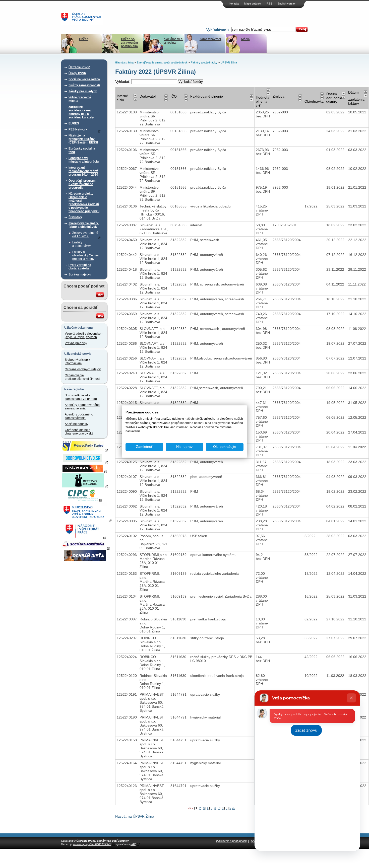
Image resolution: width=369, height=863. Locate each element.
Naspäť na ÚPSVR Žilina (134, 816)
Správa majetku (80, 274)
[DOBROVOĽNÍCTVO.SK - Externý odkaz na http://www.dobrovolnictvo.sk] (85, 462)
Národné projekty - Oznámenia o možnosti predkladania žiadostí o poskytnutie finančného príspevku (84, 202)
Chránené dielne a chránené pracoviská (79, 431)
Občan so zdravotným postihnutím (129, 42)
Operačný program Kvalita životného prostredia (82, 184)
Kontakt (234, 3)
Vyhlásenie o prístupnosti (231, 840)
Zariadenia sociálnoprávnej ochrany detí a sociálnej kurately (81, 112)
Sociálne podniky (76, 424)
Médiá (245, 39)
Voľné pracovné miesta (80, 99)
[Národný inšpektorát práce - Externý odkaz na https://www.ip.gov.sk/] (84, 537)
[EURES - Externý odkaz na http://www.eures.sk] (85, 450)
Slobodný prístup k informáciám (77, 361)
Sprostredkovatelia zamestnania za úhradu (81, 397)
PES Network (78, 129)
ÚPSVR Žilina (229, 62)
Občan (83, 39)
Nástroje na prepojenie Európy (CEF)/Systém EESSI (83, 139)
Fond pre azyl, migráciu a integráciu (84, 159)
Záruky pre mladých (83, 91)
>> (233, 808)
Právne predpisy (76, 343)
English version (287, 3)
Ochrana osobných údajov (83, 369)
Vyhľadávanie (217, 30)
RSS (269, 3)
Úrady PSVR (77, 73)
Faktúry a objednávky (81, 244)
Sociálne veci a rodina (173, 40)
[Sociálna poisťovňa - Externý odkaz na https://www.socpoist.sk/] (85, 548)
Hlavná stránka (124, 62)
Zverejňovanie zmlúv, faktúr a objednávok (84, 225)
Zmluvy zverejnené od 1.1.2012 (85, 234)
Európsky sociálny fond (82, 150)
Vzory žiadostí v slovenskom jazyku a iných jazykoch (84, 335)
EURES (74, 123)
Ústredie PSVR (79, 67)
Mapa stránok (252, 3)
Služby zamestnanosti (84, 85)
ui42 (133, 844)
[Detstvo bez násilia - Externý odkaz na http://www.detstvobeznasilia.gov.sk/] (85, 486)
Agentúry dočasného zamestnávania (79, 416)
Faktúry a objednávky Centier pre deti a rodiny (85, 255)
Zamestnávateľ (210, 39)
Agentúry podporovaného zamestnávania (82, 406)
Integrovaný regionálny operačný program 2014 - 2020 (83, 171)
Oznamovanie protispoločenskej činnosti (82, 377)
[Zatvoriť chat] (351, 697)
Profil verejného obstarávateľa (80, 266)
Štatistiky (75, 217)
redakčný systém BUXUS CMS (92, 844)
